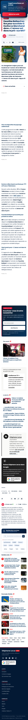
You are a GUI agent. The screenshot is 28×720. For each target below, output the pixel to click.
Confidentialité (5, 691)
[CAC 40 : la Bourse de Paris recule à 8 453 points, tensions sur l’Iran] (24, 573)
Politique (17, 545)
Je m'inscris (14, 328)
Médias (6, 18)
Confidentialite (6, 334)
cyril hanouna (14, 491)
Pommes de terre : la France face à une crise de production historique (17, 617)
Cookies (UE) (5, 693)
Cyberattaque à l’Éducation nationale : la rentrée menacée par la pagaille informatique (11, 580)
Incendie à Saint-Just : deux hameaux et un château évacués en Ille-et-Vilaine (13, 408)
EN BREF (14, 542)
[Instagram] (22, 504)
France (20, 491)
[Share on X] (4, 42)
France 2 (20, 542)
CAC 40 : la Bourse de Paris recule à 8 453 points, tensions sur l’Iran (11, 573)
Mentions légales (6, 689)
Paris (19, 637)
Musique (4, 643)
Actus (5, 545)
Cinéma (22, 549)
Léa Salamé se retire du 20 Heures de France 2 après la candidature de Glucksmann (18, 625)
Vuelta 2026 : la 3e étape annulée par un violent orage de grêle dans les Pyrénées (12, 560)
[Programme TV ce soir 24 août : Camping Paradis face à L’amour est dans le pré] (5, 608)
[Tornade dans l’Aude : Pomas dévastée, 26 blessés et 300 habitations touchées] (24, 567)
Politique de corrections (8, 686)
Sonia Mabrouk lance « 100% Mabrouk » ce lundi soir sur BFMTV (17, 633)
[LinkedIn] (26, 504)
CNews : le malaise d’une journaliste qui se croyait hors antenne (12, 360)
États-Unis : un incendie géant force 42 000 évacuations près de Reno (11, 587)
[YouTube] (20, 504)
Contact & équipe (6, 674)
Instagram (10, 641)
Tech (17, 549)
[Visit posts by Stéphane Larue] (4, 36)
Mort (8, 643)
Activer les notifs (14, 14)
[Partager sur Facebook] (7, 42)
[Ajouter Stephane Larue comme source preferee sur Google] (14, 479)
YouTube (8, 639)
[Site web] (16, 504)
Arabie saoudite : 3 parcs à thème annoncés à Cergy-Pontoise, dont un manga (14, 415)
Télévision (4, 641)
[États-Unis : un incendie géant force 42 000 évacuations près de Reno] (24, 588)
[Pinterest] (24, 504)
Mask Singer (4, 493)
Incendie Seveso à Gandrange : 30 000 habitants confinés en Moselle (13, 420)
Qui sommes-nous (6, 676)
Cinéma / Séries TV (6, 711)
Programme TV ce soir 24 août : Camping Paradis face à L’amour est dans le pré (18, 609)
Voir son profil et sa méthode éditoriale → (17, 452)
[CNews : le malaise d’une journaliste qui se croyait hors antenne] (14, 350)
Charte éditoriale (6, 684)
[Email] (13, 42)
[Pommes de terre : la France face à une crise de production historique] (5, 616)
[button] (18, 498)
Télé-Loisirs (17, 196)
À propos (4, 671)
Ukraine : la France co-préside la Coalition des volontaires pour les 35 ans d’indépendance (17, 601)
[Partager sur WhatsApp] (10, 42)
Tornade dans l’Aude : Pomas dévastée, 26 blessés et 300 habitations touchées (12, 566)
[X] (3, 658)
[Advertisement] (14, 108)
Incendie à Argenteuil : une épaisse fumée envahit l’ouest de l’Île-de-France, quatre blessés (13, 425)
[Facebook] (18, 504)
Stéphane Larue (12, 35)
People (11, 549)
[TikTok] (16, 658)
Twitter (3, 639)
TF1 (9, 493)
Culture (10, 545)
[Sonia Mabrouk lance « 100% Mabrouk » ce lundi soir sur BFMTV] (5, 632)
